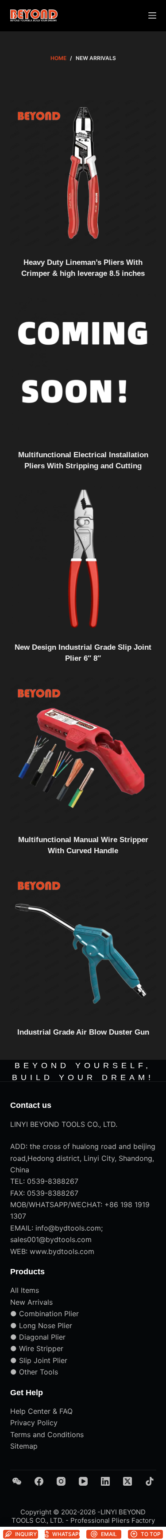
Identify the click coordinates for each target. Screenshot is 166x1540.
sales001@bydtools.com (51, 1239)
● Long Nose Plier (41, 1325)
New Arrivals (31, 1302)
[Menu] (152, 15)
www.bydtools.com (62, 1251)
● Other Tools (34, 1371)
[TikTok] (149, 1481)
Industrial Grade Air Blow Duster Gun (83, 1032)
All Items (24, 1290)
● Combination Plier (44, 1313)
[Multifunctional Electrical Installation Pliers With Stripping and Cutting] (83, 365)
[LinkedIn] (105, 1481)
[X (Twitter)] (127, 1481)
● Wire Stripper (36, 1348)
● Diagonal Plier (38, 1337)
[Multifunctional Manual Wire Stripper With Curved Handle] (83, 750)
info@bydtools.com (68, 1228)
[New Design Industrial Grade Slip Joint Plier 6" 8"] (83, 558)
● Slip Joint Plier (38, 1360)
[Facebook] (39, 1481)
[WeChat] (16, 1481)
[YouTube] (83, 1481)
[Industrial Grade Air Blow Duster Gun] (83, 943)
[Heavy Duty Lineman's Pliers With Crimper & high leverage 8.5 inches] (83, 173)
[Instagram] (61, 1481)
